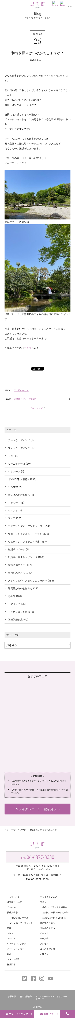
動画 (9, 954)
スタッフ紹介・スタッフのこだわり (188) (31, 580)
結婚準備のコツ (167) (20, 564)
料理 (9, 928)
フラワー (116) (16, 502)
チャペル (11, 907)
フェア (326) (15, 518)
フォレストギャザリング (21, 923)
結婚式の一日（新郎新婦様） (56, 912)
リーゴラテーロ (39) (19, 463)
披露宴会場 (12, 912)
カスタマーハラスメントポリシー (51, 996)
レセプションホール (19, 917)
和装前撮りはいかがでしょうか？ (37, 53)
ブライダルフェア (48, 897)
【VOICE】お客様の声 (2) (22, 479)
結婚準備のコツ (37, 60)
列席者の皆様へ (47, 928)
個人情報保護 (26, 996)
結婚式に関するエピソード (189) (26, 557)
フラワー (11, 938)
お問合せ (44, 954)
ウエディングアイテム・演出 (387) (27, 541)
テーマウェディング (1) (21, 440)
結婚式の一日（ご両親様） (55, 917)
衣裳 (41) (13, 455)
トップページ (10, 830)
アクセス (44, 943)
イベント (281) (16, 510)
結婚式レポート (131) (20, 549)
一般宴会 (44, 938)
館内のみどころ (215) (20, 572)
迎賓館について (14, 902)
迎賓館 (39, 1007)
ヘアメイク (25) (17, 603)
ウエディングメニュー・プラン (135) (28, 533)
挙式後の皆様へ (47, 923)
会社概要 (12, 996)
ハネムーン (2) (16, 471)
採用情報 (11, 964)
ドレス (10, 933)
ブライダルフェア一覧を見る (36, 809)
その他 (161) (15, 596)
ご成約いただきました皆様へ (53, 907)
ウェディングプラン (16, 943)
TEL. (37, 857)
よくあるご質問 (47, 949)
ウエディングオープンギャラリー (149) (29, 526)
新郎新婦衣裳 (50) (18, 619)
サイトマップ (38, 999)
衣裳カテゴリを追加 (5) (21, 611)
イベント (44, 933)
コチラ (27, 348)
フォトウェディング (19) (21, 448)
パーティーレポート (16, 949)
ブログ (23, 830)
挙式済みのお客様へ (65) (22, 494)
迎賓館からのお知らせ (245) (23, 588)
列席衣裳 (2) (15, 487)
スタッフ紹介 (13, 959)
